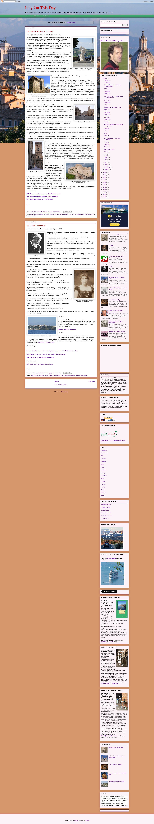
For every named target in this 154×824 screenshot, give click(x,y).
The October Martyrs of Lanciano (39, 31)
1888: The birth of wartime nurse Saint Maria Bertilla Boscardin (43, 193)
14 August (107, 109)
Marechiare (41, 375)
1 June (110, 266)
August (107, 80)
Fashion (103, 461)
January (107, 169)
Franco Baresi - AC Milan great (111, 41)
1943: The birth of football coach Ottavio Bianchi (39, 199)
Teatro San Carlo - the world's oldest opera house (40, 357)
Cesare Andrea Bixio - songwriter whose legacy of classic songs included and (52, 351)
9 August (106, 122)
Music (46, 375)
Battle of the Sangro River (45, 214)
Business (103, 458)
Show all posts (71, 22)
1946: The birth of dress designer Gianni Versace (39, 364)
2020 (104, 184)
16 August (107, 102)
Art (102, 456)
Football (103, 470)
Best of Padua (105, 510)
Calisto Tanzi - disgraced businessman (115, 311)
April (106, 162)
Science (103, 492)
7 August (106, 131)
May (106, 159)
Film (102, 464)
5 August (106, 135)
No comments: (57, 211)
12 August (107, 114)
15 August (107, 105)
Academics (104, 450)
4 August (106, 142)
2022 (104, 179)
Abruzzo (32, 214)
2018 (104, 189)
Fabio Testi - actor (109, 149)
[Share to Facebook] (69, 212)
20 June (111, 245)
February (107, 167)
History (103, 473)
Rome (85, 375)
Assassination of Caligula (116, 235)
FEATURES (46, 16)
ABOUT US (36, 16)
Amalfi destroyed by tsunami (117, 781)
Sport (102, 495)
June (106, 157)
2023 (104, 177)
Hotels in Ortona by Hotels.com (67, 329)
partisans (81, 214)
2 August (106, 147)
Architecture (104, 453)
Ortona (77, 214)
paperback (104, 641)
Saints (103, 490)
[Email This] (64, 212)
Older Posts (91, 381)
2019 (104, 187)
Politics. (103, 484)
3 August (106, 144)
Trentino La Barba (31, 216)
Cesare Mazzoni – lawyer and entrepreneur (112, 85)
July (106, 155)
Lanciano (72, 214)
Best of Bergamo (106, 504)
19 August (107, 91)
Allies (36, 214)
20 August (107, 89)
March (107, 164)
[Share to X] (68, 212)
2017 (104, 192)
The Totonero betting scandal (117, 331)
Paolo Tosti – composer (35, 225)
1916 (32, 375)
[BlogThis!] (66, 212)
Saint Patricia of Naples (115, 300)
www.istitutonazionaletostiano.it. (46, 342)
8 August (106, 128)
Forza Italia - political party (116, 256)
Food (102, 467)
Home (28, 16)
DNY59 (76, 820)
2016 (104, 194)
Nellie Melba (56, 375)
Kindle (111, 641)
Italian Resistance (64, 214)
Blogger (87, 820)
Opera (61, 375)
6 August (106, 133)
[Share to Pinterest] (71, 212)
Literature (104, 475)
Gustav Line (56, 214)
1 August (106, 151)
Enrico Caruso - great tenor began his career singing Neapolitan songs (46, 354)
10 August (107, 119)
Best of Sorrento (105, 507)
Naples (50, 375)
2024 (104, 175)
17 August (107, 100)
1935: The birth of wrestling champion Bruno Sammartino (42, 196)
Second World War (89, 214)
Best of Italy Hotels (106, 516)
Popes (103, 487)
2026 (104, 78)
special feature (111, 558)
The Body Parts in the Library (109, 736)
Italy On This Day (40, 7)
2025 (104, 172)
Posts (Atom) (64, 392)
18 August (107, 93)
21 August (107, 82)
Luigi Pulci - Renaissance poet (112, 107)
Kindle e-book (105, 683)
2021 (104, 182)
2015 (104, 197)
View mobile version (61, 385)
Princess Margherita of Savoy (76, 375)
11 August (107, 117)
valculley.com (105, 518)
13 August (107, 112)
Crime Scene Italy (106, 513)
